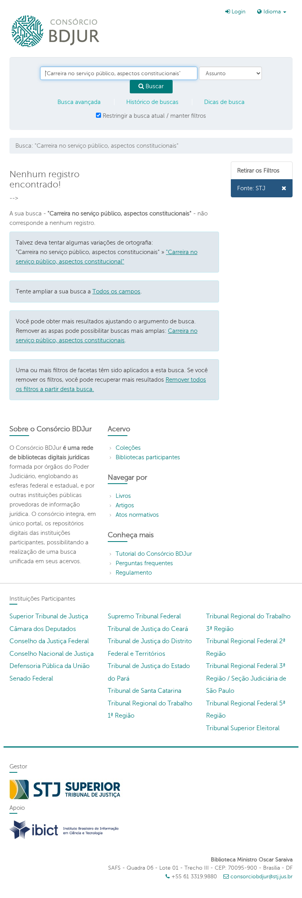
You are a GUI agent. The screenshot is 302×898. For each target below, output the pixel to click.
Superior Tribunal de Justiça (48, 616)
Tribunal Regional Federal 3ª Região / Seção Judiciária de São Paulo (246, 678)
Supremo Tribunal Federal (144, 616)
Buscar (154, 86)
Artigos (125, 505)
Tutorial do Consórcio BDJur (154, 554)
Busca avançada (79, 102)
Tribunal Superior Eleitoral (243, 728)
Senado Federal (31, 678)
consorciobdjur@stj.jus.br (261, 876)
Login (237, 12)
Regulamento (134, 573)
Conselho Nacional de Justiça (51, 653)
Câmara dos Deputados (42, 629)
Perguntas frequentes (144, 563)
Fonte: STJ (251, 188)
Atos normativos (137, 515)
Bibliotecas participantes (148, 457)
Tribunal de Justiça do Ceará (148, 629)
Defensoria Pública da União (49, 666)
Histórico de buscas (152, 102)
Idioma (272, 12)
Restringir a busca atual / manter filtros (153, 116)
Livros (123, 496)
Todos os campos (116, 291)
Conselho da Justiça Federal (49, 641)
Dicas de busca (224, 102)
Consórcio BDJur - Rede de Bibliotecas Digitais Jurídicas (56, 31)
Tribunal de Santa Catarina (144, 690)
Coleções (128, 448)
